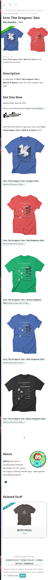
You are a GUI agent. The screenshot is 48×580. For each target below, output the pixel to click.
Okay (22, 575)
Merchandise (9, 22)
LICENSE (39, 560)
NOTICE (18, 563)
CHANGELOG (29, 563)
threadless (38, 108)
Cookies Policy (12, 575)
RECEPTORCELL (24, 530)
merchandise (13, 14)
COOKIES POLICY (12, 560)
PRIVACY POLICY (27, 560)
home (5, 14)
